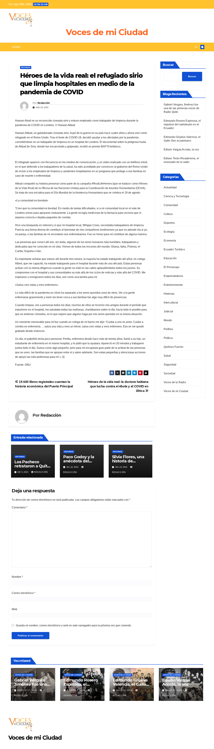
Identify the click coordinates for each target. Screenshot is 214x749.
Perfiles (168, 329)
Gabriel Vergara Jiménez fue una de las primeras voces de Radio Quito (181, 108)
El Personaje (171, 267)
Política (168, 338)
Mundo (168, 320)
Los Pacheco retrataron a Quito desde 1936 (32, 466)
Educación (170, 258)
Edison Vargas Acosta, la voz (181, 149)
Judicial (168, 311)
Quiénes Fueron (173, 346)
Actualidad (170, 187)
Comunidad (171, 205)
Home (16, 46)
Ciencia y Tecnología (176, 196)
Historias (25, 67)
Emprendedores (173, 276)
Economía (170, 240)
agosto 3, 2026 (76, 690)
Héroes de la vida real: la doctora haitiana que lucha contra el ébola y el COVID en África (118, 386)
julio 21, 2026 (124, 690)
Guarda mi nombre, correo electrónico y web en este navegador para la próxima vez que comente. (74, 625)
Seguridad (170, 364)
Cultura (168, 214)
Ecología (169, 231)
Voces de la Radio (175, 382)
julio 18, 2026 (174, 690)
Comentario (19, 507)
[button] (196, 46)
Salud (167, 355)
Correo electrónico (23, 593)
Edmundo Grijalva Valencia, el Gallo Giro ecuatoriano (130, 684)
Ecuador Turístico (174, 249)
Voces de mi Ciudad (107, 32)
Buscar (168, 65)
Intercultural (171, 302)
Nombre (17, 576)
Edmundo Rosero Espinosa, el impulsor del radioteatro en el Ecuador (182, 124)
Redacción (43, 102)
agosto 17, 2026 (27, 690)
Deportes (169, 222)
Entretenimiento (173, 284)
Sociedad (169, 373)
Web (14, 609)
